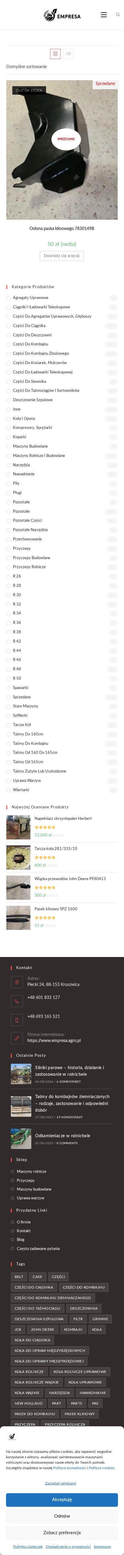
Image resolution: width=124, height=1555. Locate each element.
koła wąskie (27, 1393)
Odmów (62, 1516)
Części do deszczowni (32, 335)
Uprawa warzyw (27, 781)
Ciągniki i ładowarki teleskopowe (41, 307)
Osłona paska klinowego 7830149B (61, 229)
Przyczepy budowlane (31, 558)
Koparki (19, 437)
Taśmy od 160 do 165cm (35, 753)
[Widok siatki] (55, 54)
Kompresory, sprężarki (32, 428)
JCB (18, 1329)
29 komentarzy (69, 1117)
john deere (42, 1329)
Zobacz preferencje (62, 1533)
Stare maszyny (25, 706)
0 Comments (67, 1143)
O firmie (24, 1222)
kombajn (73, 1329)
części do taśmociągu (37, 1308)
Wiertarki (21, 790)
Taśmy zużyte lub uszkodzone (39, 771)
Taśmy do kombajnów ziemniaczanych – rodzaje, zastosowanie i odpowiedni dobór (72, 1104)
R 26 (17, 576)
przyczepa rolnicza (65, 1424)
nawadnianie (93, 1393)
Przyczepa (25, 1424)
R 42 (17, 642)
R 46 (17, 660)
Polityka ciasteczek (28, 1546)
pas (95, 1403)
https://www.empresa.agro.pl (54, 1041)
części (58, 1277)
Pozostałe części (27, 521)
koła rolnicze (29, 1372)
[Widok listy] (69, 54)
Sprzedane (22, 697)
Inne (16, 409)
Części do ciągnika (29, 326)
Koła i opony (24, 419)
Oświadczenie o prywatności (68, 1546)
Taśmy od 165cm (28, 762)
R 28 (17, 586)
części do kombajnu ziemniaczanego (53, 1298)
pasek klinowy (80, 1414)
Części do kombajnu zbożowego (41, 354)
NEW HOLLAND (28, 1403)
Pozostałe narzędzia (30, 530)
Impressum (102, 1546)
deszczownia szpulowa (39, 1319)
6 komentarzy (68, 1081)
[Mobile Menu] (104, 15)
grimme (100, 1319)
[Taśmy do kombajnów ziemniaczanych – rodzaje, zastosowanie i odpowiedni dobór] (21, 1106)
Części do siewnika (29, 382)
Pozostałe (21, 502)
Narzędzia (21, 465)
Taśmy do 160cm (28, 734)
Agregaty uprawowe (30, 298)
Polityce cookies (101, 1468)
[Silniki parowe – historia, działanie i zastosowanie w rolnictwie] (21, 1074)
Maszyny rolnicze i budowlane (39, 456)
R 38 (17, 632)
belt (19, 1277)
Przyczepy (22, 549)
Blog (20, 1240)
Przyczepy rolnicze (29, 567)
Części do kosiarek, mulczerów (40, 363)
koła (97, 1329)
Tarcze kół (22, 725)
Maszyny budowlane (30, 447)
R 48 (17, 669)
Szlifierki (20, 716)
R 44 (17, 651)
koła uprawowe (85, 1382)
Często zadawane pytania (38, 1249)
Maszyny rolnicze (31, 1172)
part (56, 1403)
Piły (16, 484)
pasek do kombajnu (35, 1414)
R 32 (17, 604)
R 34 (17, 613)
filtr (78, 1319)
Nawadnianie (24, 474)
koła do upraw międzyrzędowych (50, 1350)
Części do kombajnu (30, 344)
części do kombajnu (84, 1287)
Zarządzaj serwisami (60, 1483)
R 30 (17, 595)
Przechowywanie (27, 539)
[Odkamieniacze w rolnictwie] (21, 1138)
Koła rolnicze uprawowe (80, 1372)
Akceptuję (62, 1499)
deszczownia (84, 1308)
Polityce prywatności (69, 1468)
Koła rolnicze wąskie (37, 1382)
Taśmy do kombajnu (30, 744)
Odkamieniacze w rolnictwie (62, 1136)
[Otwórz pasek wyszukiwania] (115, 15)
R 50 (17, 679)
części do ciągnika (34, 1287)
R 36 (17, 623)
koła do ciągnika (32, 1340)
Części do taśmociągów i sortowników (46, 391)
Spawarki (20, 688)
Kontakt (24, 1231)
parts (76, 1403)
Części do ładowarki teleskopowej (43, 372)
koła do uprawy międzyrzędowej (49, 1361)
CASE (37, 1277)
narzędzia (59, 1393)
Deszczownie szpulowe (33, 400)
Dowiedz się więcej (62, 256)
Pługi (17, 493)
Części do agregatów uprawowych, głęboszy (52, 317)
